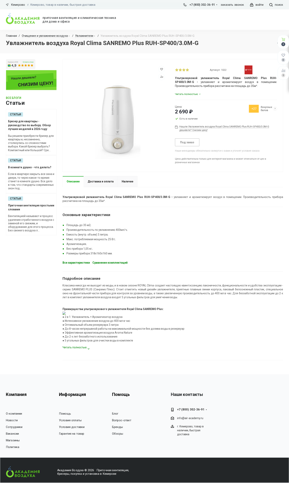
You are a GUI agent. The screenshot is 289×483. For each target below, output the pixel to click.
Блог (115, 413)
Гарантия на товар (71, 433)
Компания (16, 394)
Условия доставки (72, 427)
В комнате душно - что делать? (29, 167)
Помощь (65, 413)
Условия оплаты (70, 420)
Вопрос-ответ (121, 420)
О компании (14, 413)
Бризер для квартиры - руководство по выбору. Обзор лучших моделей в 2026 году (29, 125)
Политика (12, 447)
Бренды (117, 427)
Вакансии (12, 433)
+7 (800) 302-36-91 (202, 4)
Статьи (15, 114)
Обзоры (117, 433)
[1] (177, 70)
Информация (72, 394)
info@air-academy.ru (190, 418)
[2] (180, 70)
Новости (12, 420)
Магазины (13, 440)
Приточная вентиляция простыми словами (31, 207)
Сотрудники (14, 427)
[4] (187, 70)
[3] (184, 70)
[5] (191, 70)
